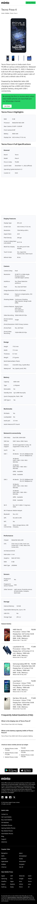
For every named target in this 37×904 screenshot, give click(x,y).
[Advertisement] (18, 197)
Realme (12, 884)
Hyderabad (4, 861)
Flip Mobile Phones (7, 831)
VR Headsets (5, 822)
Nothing (3, 887)
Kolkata (3, 864)
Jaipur (21, 853)
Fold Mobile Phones (7, 833)
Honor (30, 878)
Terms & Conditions (12, 897)
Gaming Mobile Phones (8, 828)
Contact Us (4, 814)
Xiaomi (3, 884)
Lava (29, 884)
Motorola (22, 876)
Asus (20, 881)
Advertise (4, 842)
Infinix (21, 884)
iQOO (29, 876)
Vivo (11, 878)
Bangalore (4, 853)
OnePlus (3, 881)
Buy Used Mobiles (6, 820)
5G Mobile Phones (6, 825)
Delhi (2, 856)
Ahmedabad (22, 856)
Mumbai (3, 859)
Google (21, 878)
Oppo (12, 881)
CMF (11, 876)
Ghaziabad (22, 861)
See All (21, 867)
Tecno (30, 881)
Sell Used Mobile (6, 817)
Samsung (4, 878)
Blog (2, 836)
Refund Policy (26, 897)
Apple (3, 876)
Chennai (3, 867)
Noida (21, 859)
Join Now (7, 106)
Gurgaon (21, 864)
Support (3, 839)
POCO (21, 887)
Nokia (12, 887)
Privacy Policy (19, 897)
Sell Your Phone (30, 2)
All (29, 887)
